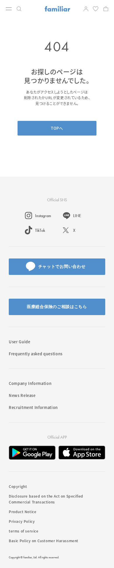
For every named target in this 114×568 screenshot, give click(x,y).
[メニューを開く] (8, 8)
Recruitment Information (33, 407)
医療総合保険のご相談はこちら (57, 306)
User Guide (19, 341)
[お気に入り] (95, 8)
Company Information (30, 383)
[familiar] (57, 8)
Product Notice (22, 511)
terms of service (24, 530)
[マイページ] (86, 8)
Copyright (18, 486)
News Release (22, 395)
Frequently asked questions (36, 353)
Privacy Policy (22, 521)
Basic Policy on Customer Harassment (43, 540)
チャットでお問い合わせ (62, 266)
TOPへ (57, 128)
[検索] (19, 8)
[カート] (105, 8)
